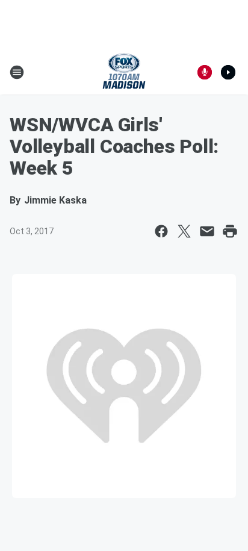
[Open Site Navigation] (17, 72)
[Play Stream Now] (228, 72)
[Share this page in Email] (207, 231)
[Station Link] (124, 72)
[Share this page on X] (184, 231)
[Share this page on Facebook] (161, 231)
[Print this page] (230, 231)
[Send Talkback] (204, 72)
